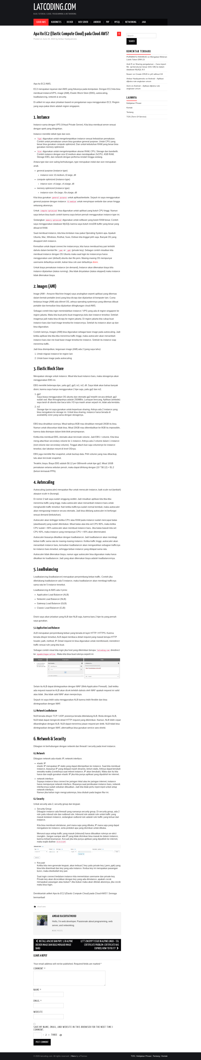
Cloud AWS (41, 22)
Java (144, 22)
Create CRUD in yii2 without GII (149, 74)
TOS (133, 1056)
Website (38, 1012)
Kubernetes (56, 22)
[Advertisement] (77, 63)
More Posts (57, 931)
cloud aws (41, 906)
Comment (40, 968)
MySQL (117, 22)
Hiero (73, 1056)
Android (97, 22)
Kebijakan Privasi (133, 103)
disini (95, 262)
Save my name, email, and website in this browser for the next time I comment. (73, 1028)
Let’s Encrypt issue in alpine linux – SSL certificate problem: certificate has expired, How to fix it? (100, 945)
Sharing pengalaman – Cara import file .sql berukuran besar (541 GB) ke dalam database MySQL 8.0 (146, 67)
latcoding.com (55, 7)
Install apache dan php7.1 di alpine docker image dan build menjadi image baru (54, 945)
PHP (107, 22)
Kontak (129, 108)
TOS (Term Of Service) (136, 117)
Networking (130, 22)
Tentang (129, 112)
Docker (70, 22)
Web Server (83, 22)
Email (38, 1001)
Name (37, 990)
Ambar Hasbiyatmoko (67, 39)
